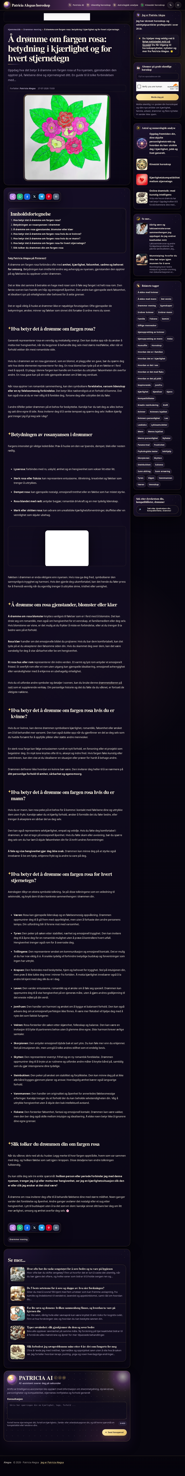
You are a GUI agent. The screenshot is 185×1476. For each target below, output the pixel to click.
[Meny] (178, 5)
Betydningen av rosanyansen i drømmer (36, 224)
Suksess (159, 464)
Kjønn (169, 391)
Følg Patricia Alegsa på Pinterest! (27, 258)
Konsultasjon (15, 1399)
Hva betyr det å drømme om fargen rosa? (37, 220)
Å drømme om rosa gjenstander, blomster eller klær (43, 229)
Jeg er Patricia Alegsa (153, 15)
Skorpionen (143, 458)
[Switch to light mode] (170, 5)
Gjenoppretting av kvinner (151, 332)
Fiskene (153, 318)
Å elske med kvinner (148, 292)
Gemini (165, 318)
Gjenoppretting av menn (150, 338)
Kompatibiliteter (146, 398)
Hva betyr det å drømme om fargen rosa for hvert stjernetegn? (49, 243)
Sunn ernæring (162, 471)
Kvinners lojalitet (158, 411)
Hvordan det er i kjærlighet (151, 358)
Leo (166, 418)
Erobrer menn (165, 312)
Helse (170, 338)
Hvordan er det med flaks (150, 371)
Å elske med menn (147, 298)
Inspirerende (144, 385)
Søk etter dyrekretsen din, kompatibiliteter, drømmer (155, 509)
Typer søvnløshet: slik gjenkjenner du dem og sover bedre (60, 1327)
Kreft (165, 404)
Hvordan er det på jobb (149, 378)
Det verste (166, 298)
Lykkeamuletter (159, 424)
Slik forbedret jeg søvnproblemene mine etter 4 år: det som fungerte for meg (71, 1346)
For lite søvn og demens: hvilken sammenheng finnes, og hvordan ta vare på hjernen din (71, 1309)
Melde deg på (157, 97)
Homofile (142, 345)
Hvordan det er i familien (150, 352)
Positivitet (159, 444)
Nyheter (166, 438)
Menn (140, 431)
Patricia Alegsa (28, 88)
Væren (141, 484)
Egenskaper (166, 305)
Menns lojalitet (155, 431)
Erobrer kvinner (146, 312)
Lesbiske (142, 424)
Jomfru (158, 385)
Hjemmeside (14, 29)
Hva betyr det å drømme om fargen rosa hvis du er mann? (46, 238)
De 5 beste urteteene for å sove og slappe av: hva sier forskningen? (65, 1288)
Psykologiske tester (148, 451)
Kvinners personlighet (149, 418)
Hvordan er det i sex (148, 365)
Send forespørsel (114, 1432)
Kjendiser (157, 391)
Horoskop (157, 345)
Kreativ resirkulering (148, 404)
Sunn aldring (144, 471)
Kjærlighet (143, 391)
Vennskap (154, 484)
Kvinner (141, 411)
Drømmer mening (32, 29)
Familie (141, 318)
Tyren (140, 477)
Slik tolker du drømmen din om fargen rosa (38, 247)
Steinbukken (144, 464)
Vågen (151, 477)
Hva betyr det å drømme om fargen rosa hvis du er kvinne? (47, 233)
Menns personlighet (148, 438)
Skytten (158, 458)
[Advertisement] (67, 16)
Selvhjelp (166, 451)
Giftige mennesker (147, 325)
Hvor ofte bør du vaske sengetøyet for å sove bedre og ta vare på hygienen (70, 1269)
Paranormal (143, 444)
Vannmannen (165, 477)
